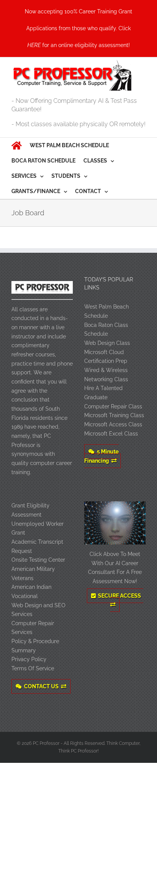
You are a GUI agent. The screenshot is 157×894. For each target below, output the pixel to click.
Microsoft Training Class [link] (114, 415)
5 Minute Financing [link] (101, 456)
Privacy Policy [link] (28, 659)
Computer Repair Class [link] (113, 406)
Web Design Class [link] (107, 343)
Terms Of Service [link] (32, 668)
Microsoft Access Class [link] (113, 424)
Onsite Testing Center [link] (38, 560)
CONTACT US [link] (41, 686)
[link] (78, 28)
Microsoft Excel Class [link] (111, 434)
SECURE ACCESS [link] (119, 596)
